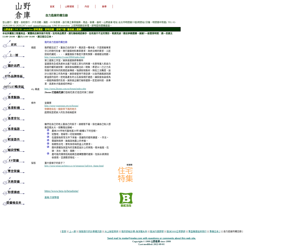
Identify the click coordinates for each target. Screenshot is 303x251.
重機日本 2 (215, 231)
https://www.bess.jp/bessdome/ (62, 191)
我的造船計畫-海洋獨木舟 (134, 231)
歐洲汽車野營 (157, 231)
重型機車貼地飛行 (197, 231)
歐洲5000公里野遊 (176, 231)
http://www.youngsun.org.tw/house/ (62, 105)
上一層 (72, 231)
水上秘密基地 (111, 231)
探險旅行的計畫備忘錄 (90, 231)
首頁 (64, 231)
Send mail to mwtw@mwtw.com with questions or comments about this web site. (151, 238)
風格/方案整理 (52, 197)
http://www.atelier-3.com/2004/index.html (65, 57)
